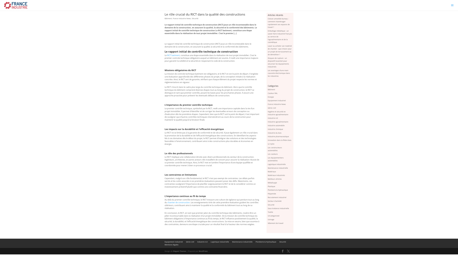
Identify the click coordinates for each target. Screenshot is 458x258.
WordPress (203, 251)
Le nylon (271, 144)
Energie (271, 97)
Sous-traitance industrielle (278, 208)
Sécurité (195, 18)
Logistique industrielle (277, 164)
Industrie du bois (274, 133)
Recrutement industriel (277, 197)
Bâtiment (168, 18)
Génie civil (272, 108)
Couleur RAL (273, 93)
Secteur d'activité (274, 201)
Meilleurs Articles (275, 179)
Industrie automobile (276, 125)
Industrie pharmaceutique (278, 136)
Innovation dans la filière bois (279, 140)
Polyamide (272, 194)
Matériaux (272, 171)
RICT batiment (173, 55)
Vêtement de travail (275, 223)
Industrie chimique (275, 129)
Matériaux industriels (276, 175)
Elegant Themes (179, 251)
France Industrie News (182, 18)
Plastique (271, 186)
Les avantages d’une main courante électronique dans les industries (279, 73)
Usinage (271, 219)
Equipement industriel (277, 100)
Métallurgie (272, 183)
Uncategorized (273, 216)
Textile (270, 212)
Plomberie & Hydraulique (278, 190)
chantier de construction (178, 202)
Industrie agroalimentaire (278, 122)
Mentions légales (171, 245)
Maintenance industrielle (278, 168)
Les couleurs (273, 154)
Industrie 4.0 (273, 118)
